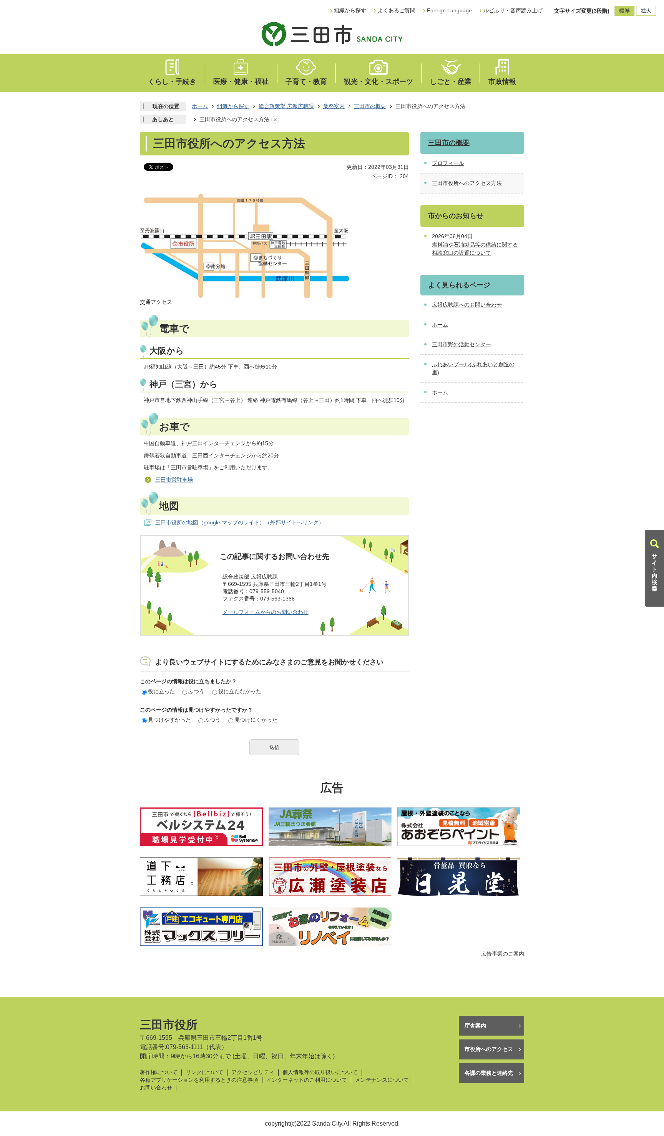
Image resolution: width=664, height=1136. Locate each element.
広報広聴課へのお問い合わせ (467, 305)
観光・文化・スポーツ (378, 81)
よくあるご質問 (396, 10)
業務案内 (334, 106)
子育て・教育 (306, 81)
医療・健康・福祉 (241, 81)
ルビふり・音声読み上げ (513, 10)
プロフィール (448, 163)
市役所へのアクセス (489, 1049)
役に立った (161, 691)
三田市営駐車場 (174, 480)
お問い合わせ (156, 1088)
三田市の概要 (370, 106)
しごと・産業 (450, 81)
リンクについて (204, 1072)
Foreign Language (449, 10)
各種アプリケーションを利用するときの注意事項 (199, 1080)
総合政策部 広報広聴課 (286, 106)
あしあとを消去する (275, 119)
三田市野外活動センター (461, 344)
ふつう (196, 691)
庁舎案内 (475, 1026)
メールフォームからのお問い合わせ (265, 612)
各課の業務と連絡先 (489, 1073)
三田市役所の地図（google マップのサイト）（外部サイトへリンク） (239, 522)
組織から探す (350, 10)
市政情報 (502, 81)
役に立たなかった (239, 691)
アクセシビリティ (252, 1072)
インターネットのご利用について (306, 1080)
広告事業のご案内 (502, 954)
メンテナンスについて (382, 1080)
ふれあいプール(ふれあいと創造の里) (473, 368)
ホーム (200, 106)
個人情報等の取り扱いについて (320, 1072)
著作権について (159, 1072)
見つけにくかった (255, 720)
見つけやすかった (169, 720)
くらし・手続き (172, 81)
